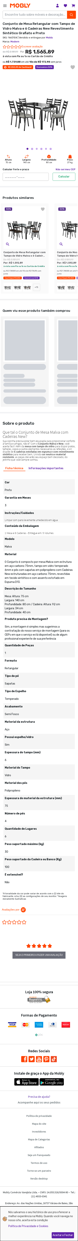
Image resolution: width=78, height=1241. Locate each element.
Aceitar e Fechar (63, 1235)
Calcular (64, 176)
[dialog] (39, 1223)
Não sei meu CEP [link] (65, 169)
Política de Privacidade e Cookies (28, 1226)
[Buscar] (71, 15)
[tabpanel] (39, 680)
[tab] (14, 468)
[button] (7, 244)
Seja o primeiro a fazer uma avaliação (39, 955)
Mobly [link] (49, 37)
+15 (36, 287)
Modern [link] (14, 41)
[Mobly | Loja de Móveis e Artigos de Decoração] (20, 5)
